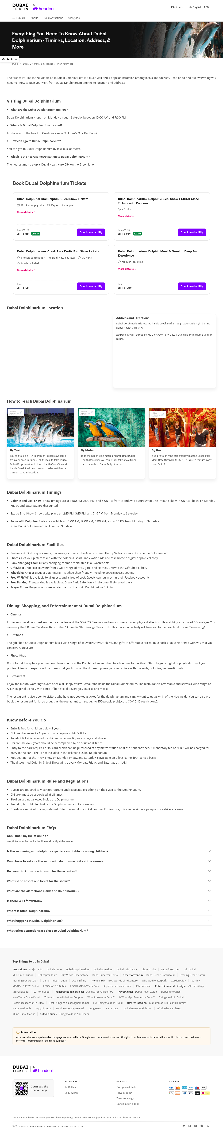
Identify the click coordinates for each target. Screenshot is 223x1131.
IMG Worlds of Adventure (123, 980)
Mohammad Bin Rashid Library (167, 1002)
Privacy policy (124, 1092)
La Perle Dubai (41, 991)
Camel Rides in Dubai (55, 980)
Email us (73, 1092)
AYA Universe (143, 986)
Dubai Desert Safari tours (160, 975)
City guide (74, 17)
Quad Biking (79, 980)
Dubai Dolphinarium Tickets (38, 63)
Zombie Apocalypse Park (70, 1008)
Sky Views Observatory (74, 975)
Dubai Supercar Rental (105, 975)
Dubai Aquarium (103, 969)
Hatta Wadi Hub (22, 1008)
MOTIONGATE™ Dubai (26, 986)
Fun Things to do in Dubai (108, 1002)
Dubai (15, 63)
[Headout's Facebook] (202, 1126)
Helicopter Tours (47, 975)
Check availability (91, 232)
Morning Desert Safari (25, 980)
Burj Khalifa (36, 969)
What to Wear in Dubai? (101, 997)
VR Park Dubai (21, 991)
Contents (7, 59)
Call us (72, 1087)
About (34, 17)
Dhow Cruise (148, 969)
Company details (126, 1087)
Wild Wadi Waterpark (154, 980)
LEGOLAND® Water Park (84, 986)
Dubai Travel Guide (146, 991)
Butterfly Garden (170, 969)
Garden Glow (178, 980)
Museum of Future (23, 975)
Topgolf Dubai (43, 1008)
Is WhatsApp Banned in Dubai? (137, 997)
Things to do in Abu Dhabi (74, 1014)
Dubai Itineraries (170, 991)
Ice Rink (195, 980)
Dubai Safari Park (127, 969)
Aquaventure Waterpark (117, 986)
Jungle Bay (95, 1008)
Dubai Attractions (53, 17)
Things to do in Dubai (171, 997)
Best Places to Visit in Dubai (28, 1002)
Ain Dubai (190, 969)
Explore (20, 17)
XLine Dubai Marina (24, 1014)
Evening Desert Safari (192, 975)
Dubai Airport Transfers (99, 991)
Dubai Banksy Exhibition (138, 1008)
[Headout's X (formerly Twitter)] (207, 1126)
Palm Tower (113, 1008)
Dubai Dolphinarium (78, 969)
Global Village (196, 986)
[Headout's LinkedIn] (183, 1126)
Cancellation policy (128, 1103)
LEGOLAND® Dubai (54, 986)
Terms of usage (125, 1098)
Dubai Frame (54, 969)
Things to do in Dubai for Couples (63, 997)
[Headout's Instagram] (189, 1126)
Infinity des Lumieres (169, 1008)
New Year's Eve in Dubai (26, 997)
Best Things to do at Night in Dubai (69, 1002)
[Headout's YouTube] (195, 1126)
